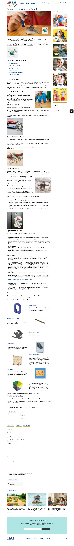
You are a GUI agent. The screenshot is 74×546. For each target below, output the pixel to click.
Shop (38, 393)
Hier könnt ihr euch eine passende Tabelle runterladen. (19, 253)
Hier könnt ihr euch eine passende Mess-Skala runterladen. (20, 279)
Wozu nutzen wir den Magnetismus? (16, 72)
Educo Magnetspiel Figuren (34, 354)
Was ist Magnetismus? (13, 63)
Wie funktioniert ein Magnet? (14, 68)
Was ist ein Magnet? (13, 67)
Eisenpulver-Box (27, 180)
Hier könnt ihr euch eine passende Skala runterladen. (19, 289)
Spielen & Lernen (27, 3)
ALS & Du (43, 2)
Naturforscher (27, 425)
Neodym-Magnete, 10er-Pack (13, 318)
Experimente (18, 425)
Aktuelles (38, 2)
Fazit (10, 76)
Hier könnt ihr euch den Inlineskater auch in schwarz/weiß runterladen (22, 268)
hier (36, 257)
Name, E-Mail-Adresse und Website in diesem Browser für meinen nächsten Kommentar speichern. (20, 474)
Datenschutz (35, 538)
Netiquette (42, 538)
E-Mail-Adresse (10, 461)
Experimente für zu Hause (14, 74)
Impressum (28, 538)
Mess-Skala (17, 272)
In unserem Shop (10, 398)
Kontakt (48, 538)
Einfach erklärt (10, 425)
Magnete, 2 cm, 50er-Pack (34, 332)
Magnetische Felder (13, 70)
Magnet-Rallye (10, 369)
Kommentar (9, 443)
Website (8, 467)
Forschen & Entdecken (33, 3)
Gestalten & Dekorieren (22, 3)
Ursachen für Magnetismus (14, 65)
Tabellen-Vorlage (16, 249)
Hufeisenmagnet (32, 305)
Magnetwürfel (32, 381)
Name (8, 456)
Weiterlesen (9, 512)
